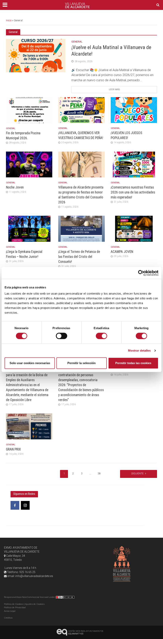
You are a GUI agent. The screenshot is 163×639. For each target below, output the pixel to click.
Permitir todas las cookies (133, 363)
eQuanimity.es (85, 632)
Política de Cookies (13, 604)
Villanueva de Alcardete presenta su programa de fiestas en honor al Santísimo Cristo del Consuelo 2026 (80, 194)
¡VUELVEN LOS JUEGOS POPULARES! (126, 135)
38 (99, 473)
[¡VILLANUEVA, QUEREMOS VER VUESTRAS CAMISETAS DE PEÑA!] (81, 110)
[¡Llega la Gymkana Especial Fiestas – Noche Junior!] (29, 228)
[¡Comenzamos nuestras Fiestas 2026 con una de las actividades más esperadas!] (134, 164)
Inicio (9, 20)
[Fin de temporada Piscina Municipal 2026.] (29, 110)
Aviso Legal (10, 611)
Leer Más (114, 89)
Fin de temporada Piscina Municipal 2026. (23, 135)
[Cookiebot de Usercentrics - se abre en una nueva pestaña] (141, 273)
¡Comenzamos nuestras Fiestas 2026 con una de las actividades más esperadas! (133, 192)
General (76, 41)
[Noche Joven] (29, 164)
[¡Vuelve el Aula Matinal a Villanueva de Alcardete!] (35, 55)
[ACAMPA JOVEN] (134, 228)
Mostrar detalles (139, 350)
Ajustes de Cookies (35, 604)
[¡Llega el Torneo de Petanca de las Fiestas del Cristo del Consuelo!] (81, 228)
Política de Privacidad (15, 607)
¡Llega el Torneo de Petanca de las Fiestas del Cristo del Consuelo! (79, 257)
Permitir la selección (81, 363)
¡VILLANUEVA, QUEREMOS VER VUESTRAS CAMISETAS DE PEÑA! (80, 135)
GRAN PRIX (13, 449)
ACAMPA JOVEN (122, 252)
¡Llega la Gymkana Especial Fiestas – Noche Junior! (24, 254)
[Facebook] (15, 505)
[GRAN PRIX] (29, 426)
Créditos (8, 617)
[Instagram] (25, 505)
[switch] (61, 336)
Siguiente (137, 473)
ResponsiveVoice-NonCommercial (21, 597)
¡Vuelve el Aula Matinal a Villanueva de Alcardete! (111, 50)
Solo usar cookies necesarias (30, 363)
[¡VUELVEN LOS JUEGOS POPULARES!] (134, 110)
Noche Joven (15, 187)
